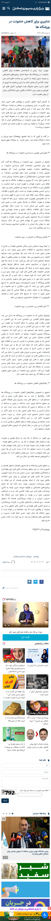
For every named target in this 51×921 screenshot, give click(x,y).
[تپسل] (3, 599)
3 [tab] (6, 813)
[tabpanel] (25, 838)
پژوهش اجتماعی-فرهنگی (22, 556)
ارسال (5, 800)
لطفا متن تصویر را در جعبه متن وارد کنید (35, 790)
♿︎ (45, 914)
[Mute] (9, 625)
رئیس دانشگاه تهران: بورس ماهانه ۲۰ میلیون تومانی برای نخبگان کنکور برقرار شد (27, 852)
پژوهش (36, 556)
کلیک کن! (25, 637)
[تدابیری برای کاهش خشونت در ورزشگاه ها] (25, 52)
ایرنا (28, 8)
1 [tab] (12, 813)
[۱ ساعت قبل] (25, 832)
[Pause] (5, 625)
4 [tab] (3, 813)
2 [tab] (9, 813)
